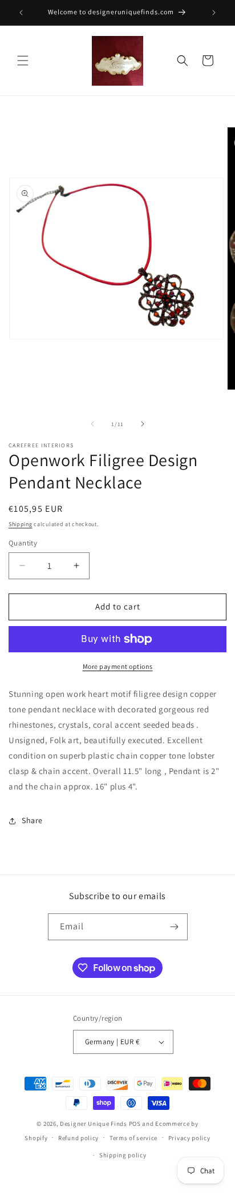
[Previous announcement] (21, 12)
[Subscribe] (174, 926)
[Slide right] (142, 423)
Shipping (21, 524)
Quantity (23, 543)
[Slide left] (92, 423)
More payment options (118, 666)
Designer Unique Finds (94, 1124)
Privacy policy (189, 1138)
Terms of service (133, 1138)
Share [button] (32, 820)
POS (135, 1124)
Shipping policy (123, 1155)
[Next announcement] (213, 12)
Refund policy (78, 1138)
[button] (22, 60)
